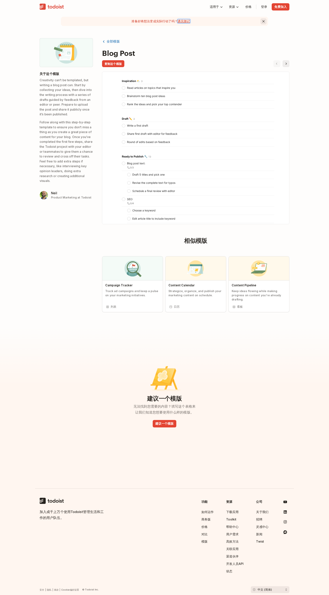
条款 (56, 589)
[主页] (52, 7)
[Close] (263, 21)
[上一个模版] (276, 63)
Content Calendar (181, 285)
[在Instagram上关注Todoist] (285, 523)
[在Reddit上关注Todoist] (285, 533)
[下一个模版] (286, 63)
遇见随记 (184, 21)
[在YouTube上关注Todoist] (285, 502)
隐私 (49, 589)
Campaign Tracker (119, 285)
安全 (42, 589)
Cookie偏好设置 (70, 589)
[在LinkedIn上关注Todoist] (285, 513)
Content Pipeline (244, 285)
